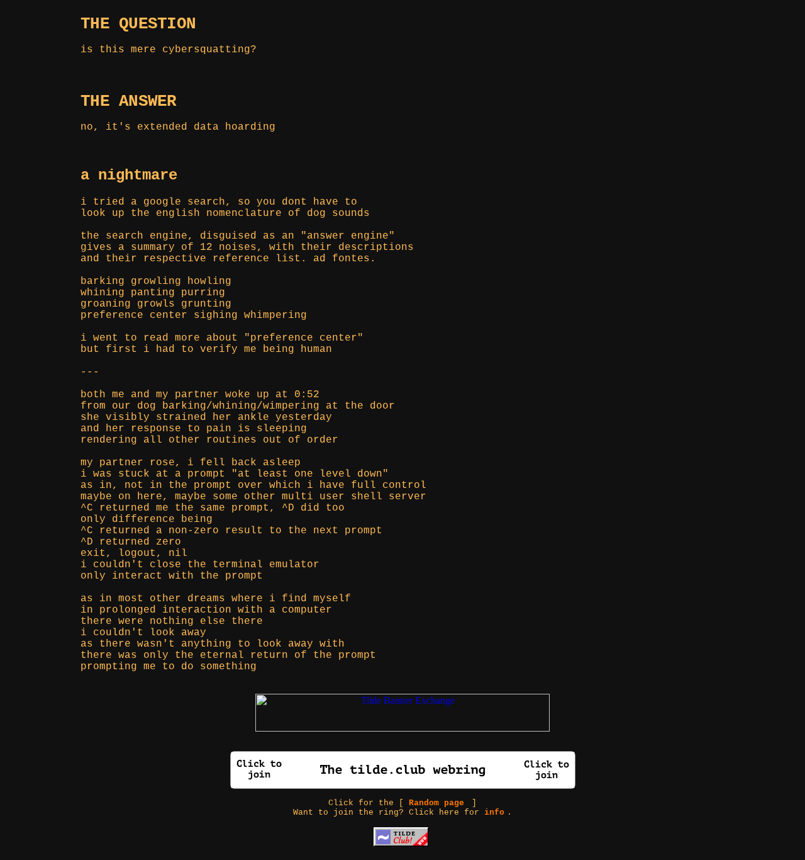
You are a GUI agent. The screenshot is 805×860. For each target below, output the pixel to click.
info (494, 812)
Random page (436, 803)
